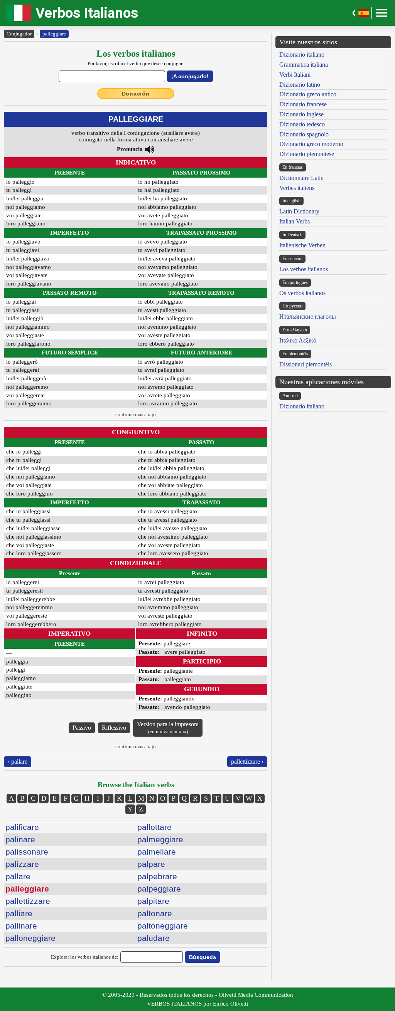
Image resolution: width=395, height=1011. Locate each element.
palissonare (26, 851)
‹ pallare (17, 761)
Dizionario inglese (301, 114)
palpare (151, 864)
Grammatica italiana (303, 64)
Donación (136, 94)
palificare (22, 827)
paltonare (154, 913)
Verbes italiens (296, 188)
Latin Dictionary (299, 211)
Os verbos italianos (302, 293)
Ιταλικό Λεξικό (297, 340)
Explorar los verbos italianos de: (84, 957)
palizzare (22, 864)
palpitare (153, 901)
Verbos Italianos (86, 13)
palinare (20, 839)
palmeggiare (160, 839)
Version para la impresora (168, 727)
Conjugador (19, 34)
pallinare (21, 925)
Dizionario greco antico (307, 94)
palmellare (156, 851)
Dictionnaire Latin (301, 178)
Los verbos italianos (303, 269)
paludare (153, 938)
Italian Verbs (294, 221)
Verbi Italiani (295, 74)
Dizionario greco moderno (311, 144)
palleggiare (54, 34)
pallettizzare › (247, 761)
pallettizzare (27, 901)
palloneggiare (30, 938)
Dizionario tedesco (302, 124)
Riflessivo (114, 727)
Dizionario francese (303, 104)
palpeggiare (159, 888)
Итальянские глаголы (307, 316)
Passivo (82, 727)
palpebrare (157, 876)
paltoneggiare (162, 925)
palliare (18, 913)
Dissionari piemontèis (305, 364)
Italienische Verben (302, 245)
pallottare (154, 827)
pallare (17, 876)
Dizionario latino (299, 84)
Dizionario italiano (301, 54)
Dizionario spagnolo (304, 134)
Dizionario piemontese (306, 154)
